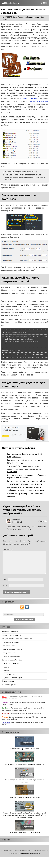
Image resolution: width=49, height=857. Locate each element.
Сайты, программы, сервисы (12, 649)
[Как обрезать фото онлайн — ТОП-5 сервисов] (24, 826)
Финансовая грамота (9, 685)
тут (33, 395)
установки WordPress (29, 98)
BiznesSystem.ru (15, 3)
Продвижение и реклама (10, 642)
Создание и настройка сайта (12, 660)
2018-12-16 (17, 522)
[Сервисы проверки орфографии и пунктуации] (24, 791)
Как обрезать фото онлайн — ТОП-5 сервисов (24, 832)
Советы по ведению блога (11, 656)
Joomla (6, 667)
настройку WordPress (39, 101)
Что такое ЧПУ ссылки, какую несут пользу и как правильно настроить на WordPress (24, 469)
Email (5, 586)
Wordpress (22, 17)
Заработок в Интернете (10, 631)
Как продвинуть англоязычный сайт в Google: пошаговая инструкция (24, 781)
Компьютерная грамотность (11, 635)
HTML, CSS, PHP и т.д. (12, 663)
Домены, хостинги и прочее (13, 677)
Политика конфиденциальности (29, 853)
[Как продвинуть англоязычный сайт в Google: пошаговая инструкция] (24, 773)
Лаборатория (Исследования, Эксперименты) (17, 639)
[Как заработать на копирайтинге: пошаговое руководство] (24, 757)
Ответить (42, 521)
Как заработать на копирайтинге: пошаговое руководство (24, 764)
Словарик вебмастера (9, 653)
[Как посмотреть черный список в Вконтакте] (24, 742)
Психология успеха (8, 646)
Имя (5, 579)
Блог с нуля (11, 674)
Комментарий (24, 550)
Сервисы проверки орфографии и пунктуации (24, 797)
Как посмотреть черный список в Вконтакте (24, 749)
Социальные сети (8, 681)
